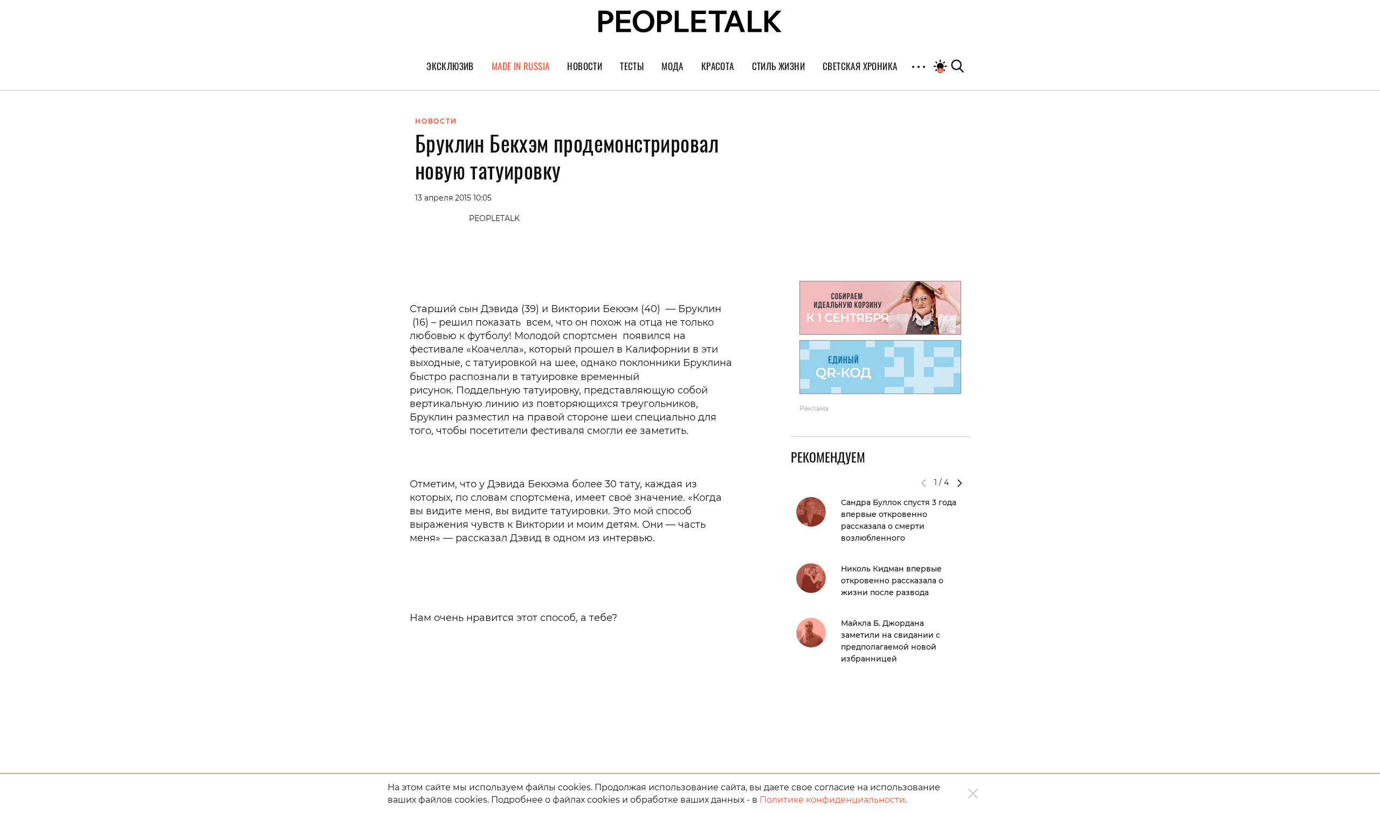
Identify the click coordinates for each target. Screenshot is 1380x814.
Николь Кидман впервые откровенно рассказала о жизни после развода (892, 580)
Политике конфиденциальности (832, 800)
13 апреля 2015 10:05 (453, 198)
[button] (959, 483)
